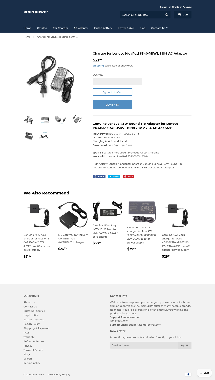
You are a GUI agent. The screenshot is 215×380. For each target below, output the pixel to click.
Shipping (98, 65)
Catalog (42, 28)
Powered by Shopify (59, 374)
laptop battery (103, 28)
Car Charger (60, 28)
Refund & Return (34, 341)
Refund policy (32, 363)
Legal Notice (31, 315)
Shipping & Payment (36, 328)
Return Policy (32, 323)
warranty (29, 337)
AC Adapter (81, 28)
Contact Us (158, 28)
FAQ (26, 332)
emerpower (36, 11)
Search (28, 358)
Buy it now (112, 104)
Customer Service (34, 310)
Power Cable (126, 28)
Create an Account (181, 7)
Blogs (27, 354)
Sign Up (184, 345)
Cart (185, 14)
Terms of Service (34, 350)
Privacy (28, 345)
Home (27, 28)
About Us (29, 302)
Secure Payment (34, 319)
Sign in (163, 7)
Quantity (98, 74)
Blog (142, 28)
